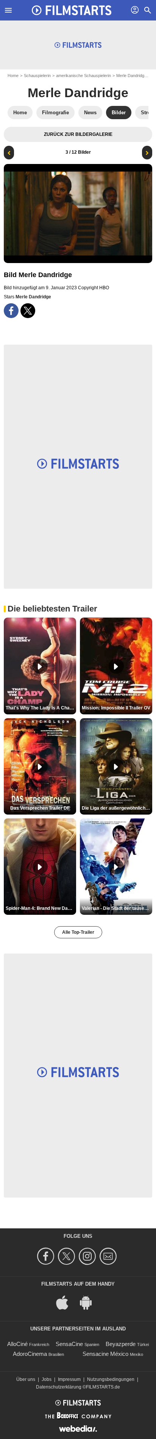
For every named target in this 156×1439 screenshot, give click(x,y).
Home (13, 75)
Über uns (25, 1379)
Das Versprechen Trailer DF (40, 808)
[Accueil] (71, 10)
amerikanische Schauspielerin (83, 75)
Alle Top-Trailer (78, 932)
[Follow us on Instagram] (88, 1256)
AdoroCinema (30, 1354)
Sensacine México (105, 1354)
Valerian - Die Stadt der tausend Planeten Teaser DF (117, 908)
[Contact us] (109, 1256)
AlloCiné (17, 1344)
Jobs (46, 1379)
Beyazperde (121, 1344)
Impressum (69, 1379)
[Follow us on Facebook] (46, 1256)
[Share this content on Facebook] (11, 310)
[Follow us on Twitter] (67, 1256)
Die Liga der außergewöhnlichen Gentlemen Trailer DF (117, 808)
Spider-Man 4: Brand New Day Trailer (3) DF (41, 908)
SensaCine (69, 1344)
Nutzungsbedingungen (110, 1379)
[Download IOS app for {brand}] (66, 1302)
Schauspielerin (37, 75)
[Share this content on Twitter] (27, 310)
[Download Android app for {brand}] (90, 1302)
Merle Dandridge (131, 75)
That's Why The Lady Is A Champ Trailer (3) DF (41, 708)
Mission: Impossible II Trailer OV (116, 708)
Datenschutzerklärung (58, 1387)
